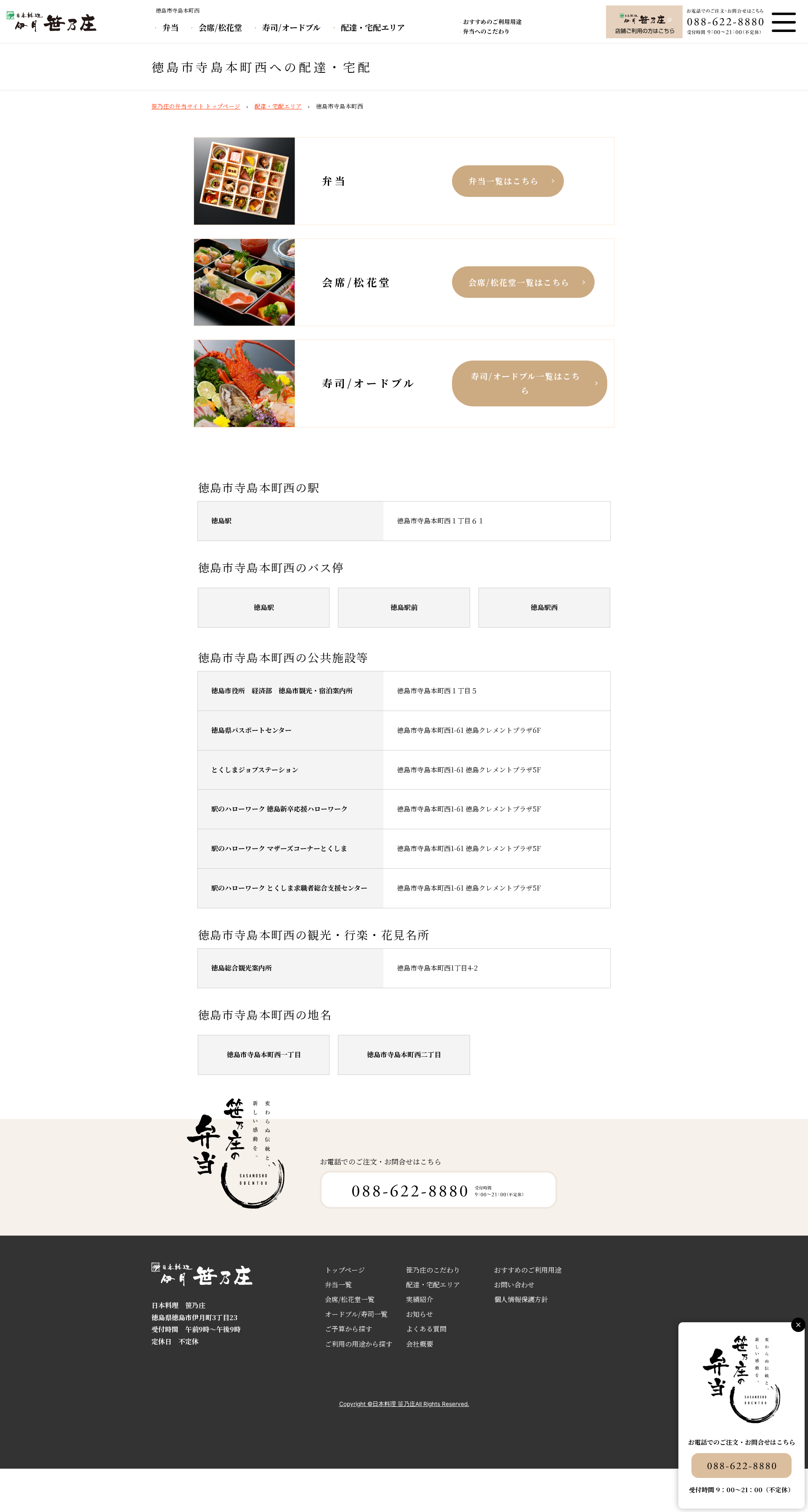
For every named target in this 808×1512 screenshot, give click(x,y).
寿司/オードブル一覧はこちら (525, 383)
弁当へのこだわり (486, 31)
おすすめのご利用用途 (492, 21)
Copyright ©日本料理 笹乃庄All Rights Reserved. (404, 1404)
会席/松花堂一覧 (350, 1299)
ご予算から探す (348, 1329)
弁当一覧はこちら (503, 180)
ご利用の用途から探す (358, 1344)
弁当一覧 (338, 1284)
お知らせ (419, 1314)
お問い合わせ (514, 1284)
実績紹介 (419, 1299)
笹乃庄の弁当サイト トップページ (196, 106)
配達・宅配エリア (373, 27)
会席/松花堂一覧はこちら (519, 282)
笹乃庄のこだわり (433, 1270)
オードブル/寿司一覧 (356, 1314)
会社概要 (419, 1344)
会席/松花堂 (220, 27)
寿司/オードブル (291, 27)
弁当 (170, 27)
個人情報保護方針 (521, 1299)
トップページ (345, 1270)
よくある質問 (426, 1329)
